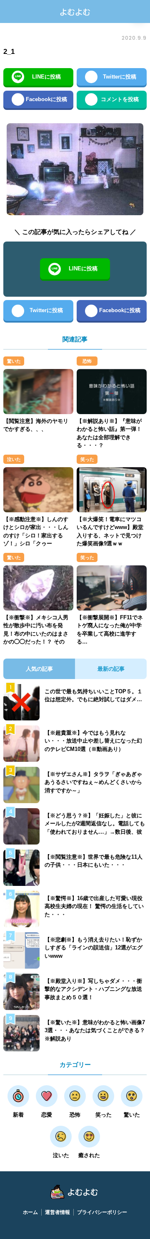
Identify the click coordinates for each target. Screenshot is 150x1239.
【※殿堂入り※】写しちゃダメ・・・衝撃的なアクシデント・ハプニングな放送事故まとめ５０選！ (93, 989)
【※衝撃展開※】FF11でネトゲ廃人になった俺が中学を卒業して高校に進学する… (110, 629)
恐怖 (87, 361)
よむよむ (75, 11)
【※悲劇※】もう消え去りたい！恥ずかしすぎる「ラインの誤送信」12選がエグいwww (93, 947)
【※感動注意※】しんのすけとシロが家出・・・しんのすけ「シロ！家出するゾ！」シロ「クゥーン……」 (35, 535)
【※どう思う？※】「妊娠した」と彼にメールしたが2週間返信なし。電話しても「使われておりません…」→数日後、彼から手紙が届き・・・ (95, 827)
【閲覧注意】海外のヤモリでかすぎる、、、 (35, 425)
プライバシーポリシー (102, 1212)
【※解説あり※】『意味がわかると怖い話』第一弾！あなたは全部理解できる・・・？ (109, 433)
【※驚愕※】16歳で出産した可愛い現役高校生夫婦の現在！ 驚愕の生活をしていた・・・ (94, 906)
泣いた (14, 459)
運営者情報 (57, 1212)
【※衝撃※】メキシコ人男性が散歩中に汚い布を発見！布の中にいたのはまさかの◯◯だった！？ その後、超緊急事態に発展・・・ (35, 637)
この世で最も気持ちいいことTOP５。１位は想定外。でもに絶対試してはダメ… (93, 695)
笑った (87, 459)
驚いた (14, 361)
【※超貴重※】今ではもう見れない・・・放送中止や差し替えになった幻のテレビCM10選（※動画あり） (93, 741)
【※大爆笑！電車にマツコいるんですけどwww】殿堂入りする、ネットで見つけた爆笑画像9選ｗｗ (110, 531)
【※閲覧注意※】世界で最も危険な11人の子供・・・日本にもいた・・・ (93, 861)
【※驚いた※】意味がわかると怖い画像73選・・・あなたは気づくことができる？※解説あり (95, 1030)
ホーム (30, 1212)
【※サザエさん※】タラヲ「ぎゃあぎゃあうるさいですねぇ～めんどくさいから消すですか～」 (93, 782)
